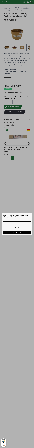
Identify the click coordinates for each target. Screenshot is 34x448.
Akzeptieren (17, 232)
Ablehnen (17, 227)
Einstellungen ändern (17, 223)
